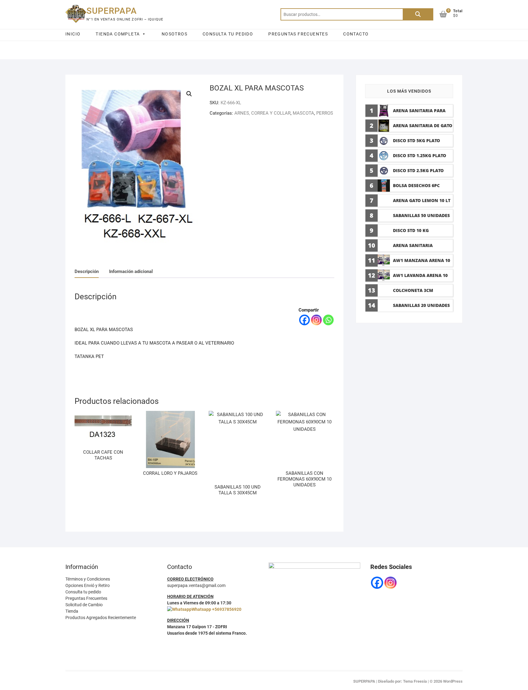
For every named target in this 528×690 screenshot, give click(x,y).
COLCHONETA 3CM (413, 290)
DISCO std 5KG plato (416, 140)
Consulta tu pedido (83, 591)
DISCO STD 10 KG (411, 230)
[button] (189, 93)
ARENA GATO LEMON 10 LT (421, 200)
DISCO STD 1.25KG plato (419, 155)
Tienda (71, 611)
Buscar (418, 14)
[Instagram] (316, 320)
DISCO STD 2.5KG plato (418, 170)
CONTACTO (356, 33)
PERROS (324, 113)
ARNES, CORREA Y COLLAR (262, 113)
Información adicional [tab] (131, 271)
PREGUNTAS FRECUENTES (298, 33)
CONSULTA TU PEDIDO (228, 33)
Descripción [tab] (87, 271)
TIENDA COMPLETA (118, 33)
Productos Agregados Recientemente (100, 617)
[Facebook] (304, 320)
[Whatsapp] (328, 320)
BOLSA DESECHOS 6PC (416, 185)
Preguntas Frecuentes (86, 598)
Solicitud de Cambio (84, 604)
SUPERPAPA (111, 11)
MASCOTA (303, 113)
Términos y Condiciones (87, 579)
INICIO (72, 33)
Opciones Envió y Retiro (87, 585)
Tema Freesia (415, 681)
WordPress (453, 681)
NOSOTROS (174, 33)
